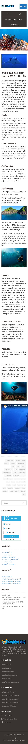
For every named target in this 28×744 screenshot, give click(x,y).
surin (16, 470)
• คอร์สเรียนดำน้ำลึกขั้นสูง (7, 671)
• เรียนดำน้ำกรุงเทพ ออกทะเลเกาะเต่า (10, 695)
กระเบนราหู (23, 476)
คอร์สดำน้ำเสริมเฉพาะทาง (9, 564)
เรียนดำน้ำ (17, 491)
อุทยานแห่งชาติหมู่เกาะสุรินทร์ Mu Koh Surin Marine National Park (12, 603)
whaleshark (8, 476)
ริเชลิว (19, 485)
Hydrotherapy (5, 595)
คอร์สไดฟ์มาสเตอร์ (7, 562)
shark (18, 466)
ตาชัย (24, 482)
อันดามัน (23, 488)
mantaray (13, 463)
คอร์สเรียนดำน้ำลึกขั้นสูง (8, 557)
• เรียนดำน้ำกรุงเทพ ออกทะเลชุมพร (10, 699)
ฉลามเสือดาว (22, 479)
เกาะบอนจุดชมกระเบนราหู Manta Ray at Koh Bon (12, 607)
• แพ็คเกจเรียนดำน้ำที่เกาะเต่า (8, 692)
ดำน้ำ (8, 482)
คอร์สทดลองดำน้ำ (7, 552)
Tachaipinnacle (7, 473)
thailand (15, 473)
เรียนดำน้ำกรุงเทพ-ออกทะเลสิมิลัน (11, 583)
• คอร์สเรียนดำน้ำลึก (6, 668)
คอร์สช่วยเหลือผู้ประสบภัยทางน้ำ (10, 559)
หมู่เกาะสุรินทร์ (17, 488)
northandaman (21, 463)
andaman (17, 460)
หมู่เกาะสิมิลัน (10, 488)
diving (23, 460)
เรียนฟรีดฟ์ (23, 491)
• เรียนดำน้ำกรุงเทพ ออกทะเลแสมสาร (10, 702)
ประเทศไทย (9, 485)
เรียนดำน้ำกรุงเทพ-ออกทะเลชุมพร (11, 581)
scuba (13, 466)
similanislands (8, 470)
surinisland (22, 470)
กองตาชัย (6, 479)
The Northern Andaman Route (10, 600)
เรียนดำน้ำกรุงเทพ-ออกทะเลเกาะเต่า (11, 579)
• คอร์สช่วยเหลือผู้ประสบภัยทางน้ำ (9, 675)
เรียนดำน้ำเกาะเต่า (7, 576)
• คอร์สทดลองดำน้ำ (6, 664)
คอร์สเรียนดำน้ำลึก (7, 555)
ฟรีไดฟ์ (14, 485)
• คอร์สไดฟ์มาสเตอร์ (6, 678)
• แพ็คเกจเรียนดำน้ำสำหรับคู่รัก (8, 706)
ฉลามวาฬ (16, 479)
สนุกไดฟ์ (23, 485)
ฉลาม (11, 479)
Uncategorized (9, 460)
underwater (22, 473)
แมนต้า (24, 494)
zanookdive (16, 476)
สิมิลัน (4, 488)
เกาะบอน (11, 491)
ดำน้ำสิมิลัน (19, 482)
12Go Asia (11, 539)
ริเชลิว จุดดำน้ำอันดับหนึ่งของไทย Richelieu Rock (13, 597)
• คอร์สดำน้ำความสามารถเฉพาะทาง (10, 682)
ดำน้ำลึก (13, 482)
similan (23, 466)
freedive (6, 463)
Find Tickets (12, 536)
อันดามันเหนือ (5, 491)
